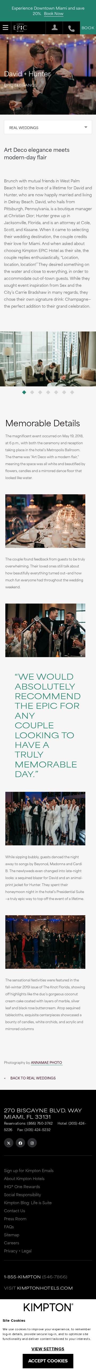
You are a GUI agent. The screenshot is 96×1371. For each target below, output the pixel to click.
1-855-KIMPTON (22, 1277)
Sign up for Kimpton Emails (29, 1170)
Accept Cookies (48, 1360)
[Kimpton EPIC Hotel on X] (8, 1142)
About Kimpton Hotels (24, 1178)
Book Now (53, 13)
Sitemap (11, 1234)
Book (88, 27)
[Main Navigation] (5, 27)
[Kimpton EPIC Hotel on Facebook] (20, 1142)
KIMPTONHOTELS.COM (45, 1288)
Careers (11, 1243)
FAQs (9, 1226)
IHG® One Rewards (22, 1186)
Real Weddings (23, 127)
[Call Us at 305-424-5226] (69, 27)
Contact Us (14, 1210)
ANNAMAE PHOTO (46, 1062)
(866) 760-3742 (40, 1123)
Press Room (15, 1218)
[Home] (20, 29)
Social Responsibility (22, 1194)
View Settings (47, 1349)
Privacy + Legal (17, 1251)
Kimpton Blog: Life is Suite (28, 1202)
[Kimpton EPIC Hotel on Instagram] (32, 1142)
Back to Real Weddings (33, 1077)
